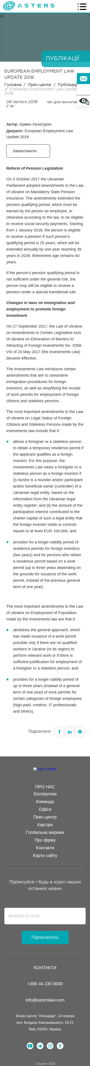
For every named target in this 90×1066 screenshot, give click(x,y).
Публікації (68, 85)
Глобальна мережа (45, 832)
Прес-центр (39, 85)
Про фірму (45, 840)
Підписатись (45, 937)
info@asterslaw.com (45, 1000)
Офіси (45, 809)
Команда (45, 801)
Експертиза (45, 793)
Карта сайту (45, 855)
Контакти (45, 847)
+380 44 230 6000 (45, 983)
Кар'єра (45, 824)
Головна (12, 85)
